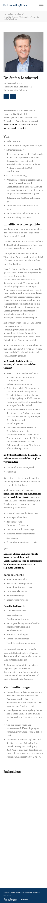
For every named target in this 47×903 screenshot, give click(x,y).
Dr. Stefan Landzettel (14, 14)
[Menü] (39, 5)
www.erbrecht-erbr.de (14, 128)
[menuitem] (39, 5)
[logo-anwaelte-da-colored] (20, 5)
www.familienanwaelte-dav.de (18, 124)
